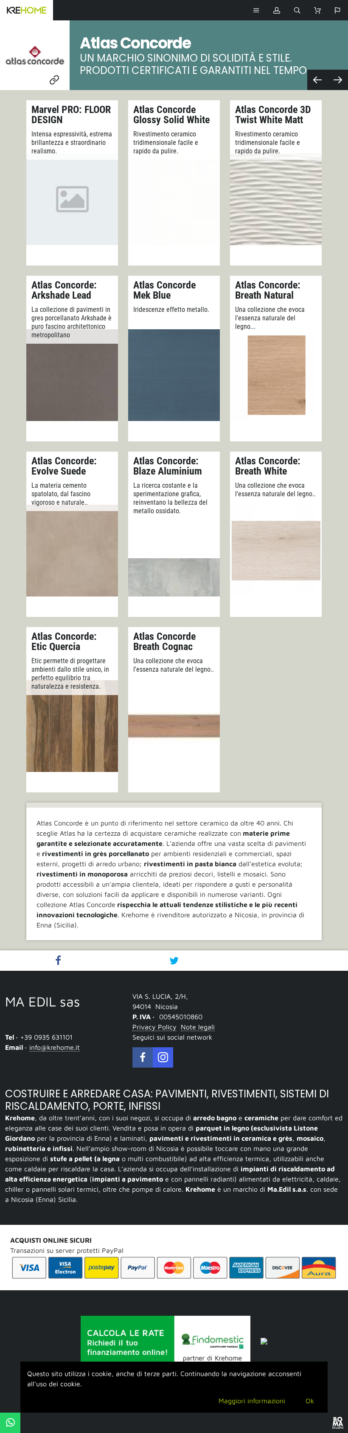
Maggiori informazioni (252, 1401)
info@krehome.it (54, 1047)
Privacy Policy (154, 1027)
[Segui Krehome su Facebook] (142, 1057)
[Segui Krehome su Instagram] (163, 1057)
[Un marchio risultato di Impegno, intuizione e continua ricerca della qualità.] (338, 80)
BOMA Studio (338, 1423)
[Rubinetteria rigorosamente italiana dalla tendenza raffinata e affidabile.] (317, 80)
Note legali (198, 1027)
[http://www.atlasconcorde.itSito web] (35, 55)
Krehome (26, 10)
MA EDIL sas (42, 1001)
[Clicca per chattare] (10, 1423)
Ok (310, 1401)
